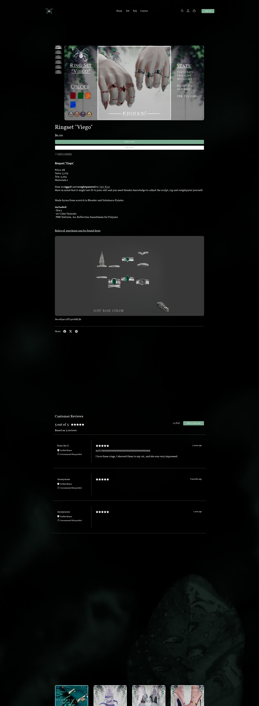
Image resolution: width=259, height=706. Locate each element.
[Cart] (195, 10)
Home (119, 11)
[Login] (188, 10)
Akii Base (104, 187)
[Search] (182, 10)
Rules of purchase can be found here (78, 230)
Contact (144, 11)
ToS (127, 11)
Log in (208, 11)
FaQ (135, 11)
